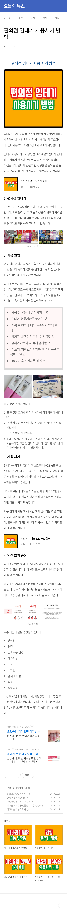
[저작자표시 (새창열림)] (35, 775)
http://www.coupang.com (20, 749)
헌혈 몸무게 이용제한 (16, 797)
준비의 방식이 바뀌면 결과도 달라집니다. (23, 737)
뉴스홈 (7, 18)
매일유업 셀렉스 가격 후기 (19, 801)
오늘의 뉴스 (14, 6)
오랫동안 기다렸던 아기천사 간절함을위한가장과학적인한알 (23, 731)
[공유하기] (13, 775)
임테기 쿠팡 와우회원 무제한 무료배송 (24, 754)
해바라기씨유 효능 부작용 (18, 793)
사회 (57, 18)
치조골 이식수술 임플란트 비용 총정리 (24, 805)
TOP (60, 905)
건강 (10, 788)
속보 (20, 18)
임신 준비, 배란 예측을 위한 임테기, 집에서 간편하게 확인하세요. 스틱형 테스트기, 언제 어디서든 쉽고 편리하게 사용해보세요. (24, 759)
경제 (45, 18)
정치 (32, 18)
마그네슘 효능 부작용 (16, 809)
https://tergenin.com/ (18, 727)
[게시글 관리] (17, 775)
